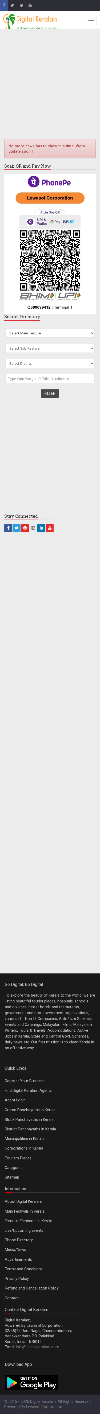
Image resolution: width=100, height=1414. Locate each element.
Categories (14, 1168)
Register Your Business (25, 1081)
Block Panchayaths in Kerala (29, 1119)
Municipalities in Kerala (24, 1139)
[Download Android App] (31, 1382)
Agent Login (15, 1100)
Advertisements (18, 1259)
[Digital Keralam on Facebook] (4, 5)
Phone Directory (19, 1240)
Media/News (15, 1249)
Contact (12, 1298)
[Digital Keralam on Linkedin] (41, 528)
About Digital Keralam (23, 1201)
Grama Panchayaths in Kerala (30, 1110)
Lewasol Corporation (44, 1407)
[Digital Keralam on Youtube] (30, 5)
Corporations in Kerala (24, 1148)
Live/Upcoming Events (24, 1230)
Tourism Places (18, 1158)
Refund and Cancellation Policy (32, 1288)
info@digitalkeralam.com (37, 1347)
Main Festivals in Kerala (25, 1211)
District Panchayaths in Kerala (30, 1129)
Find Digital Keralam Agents (28, 1090)
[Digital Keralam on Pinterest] (21, 5)
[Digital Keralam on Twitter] (12, 5)
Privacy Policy (17, 1278)
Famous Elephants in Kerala (28, 1221)
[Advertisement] (50, 85)
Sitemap (12, 1177)
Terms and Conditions (24, 1269)
